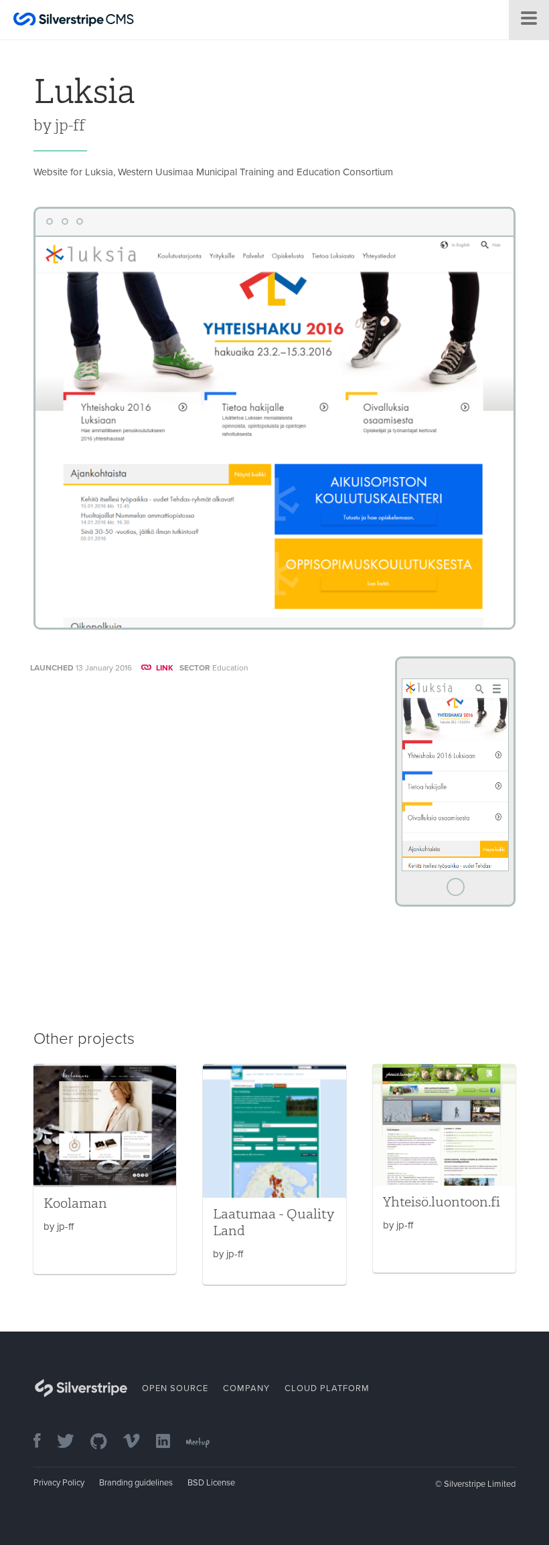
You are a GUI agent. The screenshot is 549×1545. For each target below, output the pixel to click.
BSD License (211, 1482)
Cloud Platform (327, 1388)
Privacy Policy (58, 1482)
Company (246, 1388)
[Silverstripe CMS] (73, 21)
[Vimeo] (138, 1442)
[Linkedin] (169, 1442)
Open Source (175, 1388)
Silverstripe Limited (480, 1484)
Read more (104, 1169)
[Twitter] (72, 1442)
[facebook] (43, 1442)
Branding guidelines (136, 1482)
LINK (164, 667)
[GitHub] (105, 1442)
